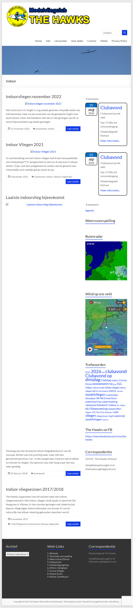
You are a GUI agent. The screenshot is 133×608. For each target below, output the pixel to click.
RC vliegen (121, 405)
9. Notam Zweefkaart (57, 576)
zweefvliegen (93, 419)
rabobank (90, 404)
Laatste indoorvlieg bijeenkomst (35, 197)
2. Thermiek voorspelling (59, 556)
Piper (99, 401)
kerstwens (103, 391)
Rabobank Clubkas (106, 405)
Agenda (89, 210)
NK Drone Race (108, 398)
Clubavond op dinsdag (98, 377)
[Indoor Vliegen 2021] (43, 151)
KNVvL (112, 391)
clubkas (114, 380)
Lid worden (60, 40)
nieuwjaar (90, 398)
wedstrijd (119, 415)
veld (115, 412)
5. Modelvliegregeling (58, 565)
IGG (119, 384)
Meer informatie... (110, 140)
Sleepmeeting (99, 408)
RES (87, 408)
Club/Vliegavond (19, 524)
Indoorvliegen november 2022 (33, 96)
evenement (100, 384)
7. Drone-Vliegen (55, 570)
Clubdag (106, 380)
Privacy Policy (119, 40)
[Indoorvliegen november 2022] (43, 103)
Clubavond (111, 107)
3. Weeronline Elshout (58, 559)
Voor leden (77, 40)
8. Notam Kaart (55, 573)
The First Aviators (104, 412)
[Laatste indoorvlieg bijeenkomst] (43, 204)
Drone (88, 384)
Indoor (51, 128)
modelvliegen (95, 394)
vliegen (90, 415)
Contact (91, 40)
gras (115, 384)
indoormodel (98, 387)
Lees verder (73, 128)
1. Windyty (52, 553)
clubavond (116, 371)
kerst (95, 391)
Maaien (120, 391)
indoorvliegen (112, 387)
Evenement (41, 128)
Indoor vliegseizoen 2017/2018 (34, 489)
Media (104, 40)
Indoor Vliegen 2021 (24, 144)
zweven (105, 420)
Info (48, 40)
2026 (96, 371)
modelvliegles (112, 395)
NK (98, 398)
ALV (103, 372)
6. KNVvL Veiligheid (57, 567)
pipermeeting (110, 401)
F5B (110, 384)
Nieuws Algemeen (63, 176)
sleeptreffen (114, 408)
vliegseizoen (102, 416)
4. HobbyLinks (54, 562)
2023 (88, 372)
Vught (111, 416)
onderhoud (91, 401)
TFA (94, 412)
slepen (88, 412)
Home (38, 40)
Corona (123, 380)
